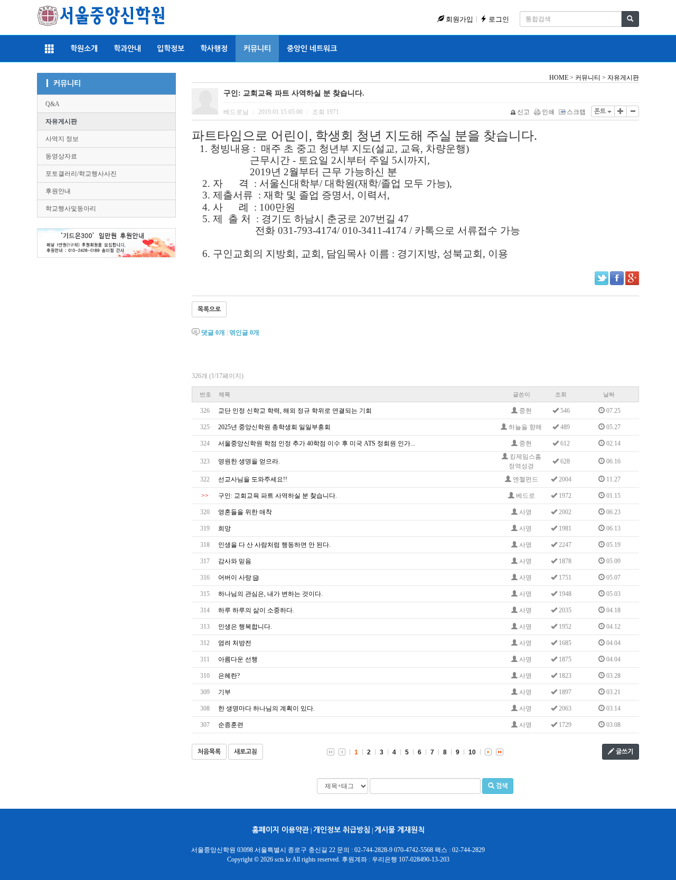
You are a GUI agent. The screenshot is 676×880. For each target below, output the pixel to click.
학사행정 (214, 48)
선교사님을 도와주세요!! (252, 479)
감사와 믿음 (234, 561)
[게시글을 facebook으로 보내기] (617, 278)
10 (472, 752)
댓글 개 (213, 332)
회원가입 (458, 19)
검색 (501, 786)
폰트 (600, 111)
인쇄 (548, 112)
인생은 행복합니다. (245, 626)
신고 (523, 112)
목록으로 (209, 309)
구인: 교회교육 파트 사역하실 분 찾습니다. (277, 495)
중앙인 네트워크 (312, 48)
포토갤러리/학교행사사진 (81, 173)
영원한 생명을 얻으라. (249, 461)
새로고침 (245, 752)
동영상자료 (61, 156)
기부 (224, 692)
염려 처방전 (234, 643)
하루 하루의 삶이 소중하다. (256, 610)
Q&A (52, 104)
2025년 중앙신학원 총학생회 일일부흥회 (274, 427)
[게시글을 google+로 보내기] (632, 278)
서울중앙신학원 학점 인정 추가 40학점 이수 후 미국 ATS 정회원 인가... (316, 443)
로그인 (498, 19)
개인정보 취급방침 (341, 830)
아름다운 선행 (238, 659)
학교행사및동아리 (70, 208)
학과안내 (127, 48)
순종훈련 (230, 724)
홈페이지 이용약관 (280, 830)
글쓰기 (623, 752)
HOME (558, 77)
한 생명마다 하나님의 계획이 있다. (266, 708)
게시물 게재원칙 (399, 830)
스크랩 (576, 112)
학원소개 (84, 48)
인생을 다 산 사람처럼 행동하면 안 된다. (274, 544)
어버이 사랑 (234, 577)
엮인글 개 (244, 332)
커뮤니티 (257, 48)
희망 (224, 528)
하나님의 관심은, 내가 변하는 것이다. (270, 594)
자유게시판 (61, 121)
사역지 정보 (62, 139)
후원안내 (58, 191)
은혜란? (229, 675)
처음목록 (209, 752)
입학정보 (170, 48)
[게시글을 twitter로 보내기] (601, 278)
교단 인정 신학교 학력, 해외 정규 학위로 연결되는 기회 (295, 410)
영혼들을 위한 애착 (245, 512)
